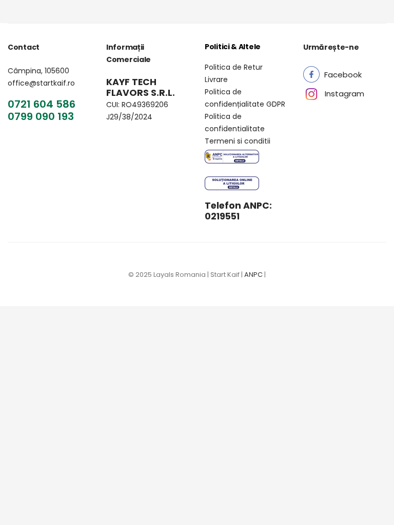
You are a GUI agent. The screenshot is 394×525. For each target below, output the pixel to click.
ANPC (253, 274)
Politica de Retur (234, 67)
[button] (343, 74)
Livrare (216, 79)
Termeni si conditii (237, 141)
